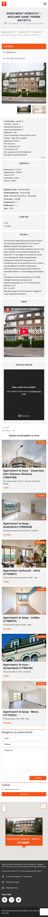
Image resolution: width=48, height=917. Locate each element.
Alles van (24, 794)
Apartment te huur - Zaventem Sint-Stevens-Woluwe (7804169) (23, 474)
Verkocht (24, 192)
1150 (16, 199)
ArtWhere (25, 911)
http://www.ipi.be (40, 866)
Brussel (31, 196)
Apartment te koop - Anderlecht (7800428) (17, 525)
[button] (42, 83)
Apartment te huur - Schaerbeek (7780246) (18, 666)
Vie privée (5, 913)
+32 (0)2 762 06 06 (12, 882)
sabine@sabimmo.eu (11, 789)
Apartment (22, 189)
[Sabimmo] (3, 4)
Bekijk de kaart (10, 52)
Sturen (38, 778)
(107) (24, 32)
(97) (37, 32)
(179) (8, 32)
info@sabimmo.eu (12, 888)
